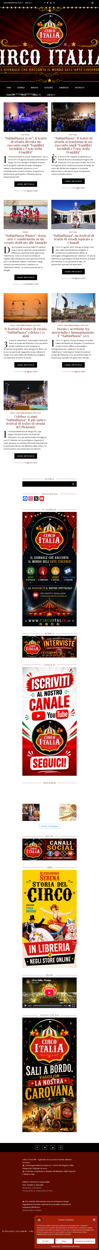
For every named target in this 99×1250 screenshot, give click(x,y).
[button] (94, 1220)
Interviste (79, 87)
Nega (64, 1241)
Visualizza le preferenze (84, 1241)
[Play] (25, 1005)
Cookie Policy (55, 1246)
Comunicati (64, 87)
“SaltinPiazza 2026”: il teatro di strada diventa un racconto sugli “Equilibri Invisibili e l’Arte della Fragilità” (26, 145)
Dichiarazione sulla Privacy (71, 1246)
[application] (49, 993)
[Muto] (69, 1005)
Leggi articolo (25, 184)
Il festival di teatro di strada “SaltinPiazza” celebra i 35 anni (26, 332)
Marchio (34, 87)
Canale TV (36, 94)
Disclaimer (37, 1188)
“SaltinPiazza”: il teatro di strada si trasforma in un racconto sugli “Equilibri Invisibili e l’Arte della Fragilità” (73, 145)
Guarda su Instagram (49, 826)
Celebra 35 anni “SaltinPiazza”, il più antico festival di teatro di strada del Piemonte (26, 421)
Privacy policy (28, 1190)
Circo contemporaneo (21, 325)
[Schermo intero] (73, 1005)
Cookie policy (41, 1190)
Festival (26, 135)
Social (23, 94)
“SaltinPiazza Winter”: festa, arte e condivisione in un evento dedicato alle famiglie (25, 239)
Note (50, 1190)
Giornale (21, 87)
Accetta (45, 1241)
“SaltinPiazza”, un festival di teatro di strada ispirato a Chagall (73, 239)
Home (9, 87)
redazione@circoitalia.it (13, 3)
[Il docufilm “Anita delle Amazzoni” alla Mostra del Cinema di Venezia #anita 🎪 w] (31, 812)
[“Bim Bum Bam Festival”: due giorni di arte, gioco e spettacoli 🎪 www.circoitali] (68, 794)
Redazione (18, 190)
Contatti (28, 3)
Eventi (26, 232)
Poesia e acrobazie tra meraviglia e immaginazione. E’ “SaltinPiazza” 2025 (73, 332)
